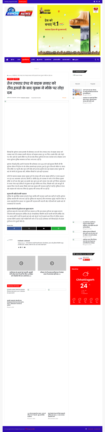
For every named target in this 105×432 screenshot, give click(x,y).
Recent (77, 84)
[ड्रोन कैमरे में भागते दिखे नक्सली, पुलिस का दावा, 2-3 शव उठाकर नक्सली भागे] (57, 350)
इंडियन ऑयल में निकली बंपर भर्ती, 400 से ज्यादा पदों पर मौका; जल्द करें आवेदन (90, 233)
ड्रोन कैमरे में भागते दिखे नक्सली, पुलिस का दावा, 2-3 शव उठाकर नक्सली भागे (56, 415)
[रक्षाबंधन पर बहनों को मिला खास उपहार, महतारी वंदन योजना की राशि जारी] (77, 158)
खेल (33, 59)
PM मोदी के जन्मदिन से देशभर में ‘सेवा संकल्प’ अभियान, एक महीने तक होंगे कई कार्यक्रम (90, 224)
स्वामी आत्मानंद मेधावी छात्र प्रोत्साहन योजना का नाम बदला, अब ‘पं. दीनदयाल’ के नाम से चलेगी (15, 303)
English (76, 59)
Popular (93, 84)
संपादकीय (57, 59)
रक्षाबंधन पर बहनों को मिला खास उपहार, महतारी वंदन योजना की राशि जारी (90, 99)
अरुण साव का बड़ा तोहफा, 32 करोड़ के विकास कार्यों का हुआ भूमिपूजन (90, 91)
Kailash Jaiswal (25, 97)
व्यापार (40, 59)
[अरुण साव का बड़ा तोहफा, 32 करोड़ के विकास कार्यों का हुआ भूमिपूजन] (77, 92)
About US (90, 429)
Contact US (97, 429)
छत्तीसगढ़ (26, 59)
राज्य (18, 59)
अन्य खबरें (66, 59)
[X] (23, 247)
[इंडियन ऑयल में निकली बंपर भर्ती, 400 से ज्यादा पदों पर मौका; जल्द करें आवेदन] (77, 234)
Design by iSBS (31, 429)
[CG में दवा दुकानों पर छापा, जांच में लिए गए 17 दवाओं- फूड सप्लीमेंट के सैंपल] (37, 350)
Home (10, 75)
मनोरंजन (48, 59)
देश (13, 59)
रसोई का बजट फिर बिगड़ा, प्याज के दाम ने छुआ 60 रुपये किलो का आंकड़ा (90, 241)
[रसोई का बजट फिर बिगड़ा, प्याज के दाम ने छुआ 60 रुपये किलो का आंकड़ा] (77, 242)
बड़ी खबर (16, 79)
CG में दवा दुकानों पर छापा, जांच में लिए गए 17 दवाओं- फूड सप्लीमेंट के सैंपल (37, 415)
